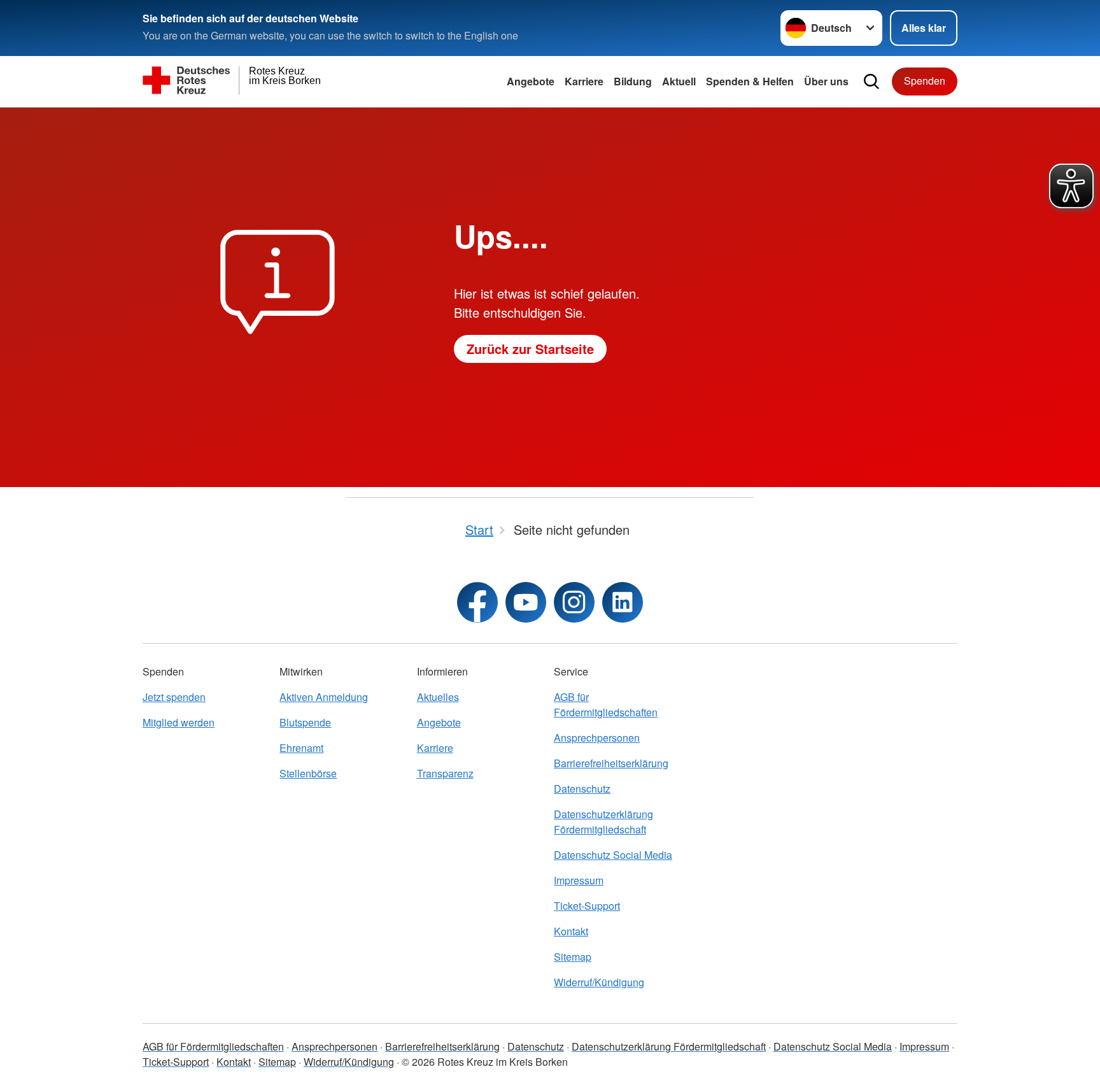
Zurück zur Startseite (530, 348)
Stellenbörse (308, 773)
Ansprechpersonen (597, 737)
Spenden (924, 80)
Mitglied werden (179, 722)
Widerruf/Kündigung (599, 982)
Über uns (826, 81)
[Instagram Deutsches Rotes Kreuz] (574, 602)
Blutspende (305, 722)
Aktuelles (438, 697)
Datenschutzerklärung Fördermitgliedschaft (603, 822)
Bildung (633, 81)
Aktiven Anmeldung (323, 697)
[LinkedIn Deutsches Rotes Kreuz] (622, 602)
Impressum (578, 880)
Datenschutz (582, 788)
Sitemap (572, 956)
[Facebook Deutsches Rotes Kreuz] (477, 602)
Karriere (584, 81)
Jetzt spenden (174, 697)
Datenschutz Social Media (613, 854)
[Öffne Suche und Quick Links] (871, 81)
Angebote (530, 81)
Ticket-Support (587, 905)
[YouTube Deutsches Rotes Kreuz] (525, 602)
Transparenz (445, 773)
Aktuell (679, 81)
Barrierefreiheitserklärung (611, 763)
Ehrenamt (301, 747)
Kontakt (571, 931)
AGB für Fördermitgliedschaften (606, 704)
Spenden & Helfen (750, 81)
